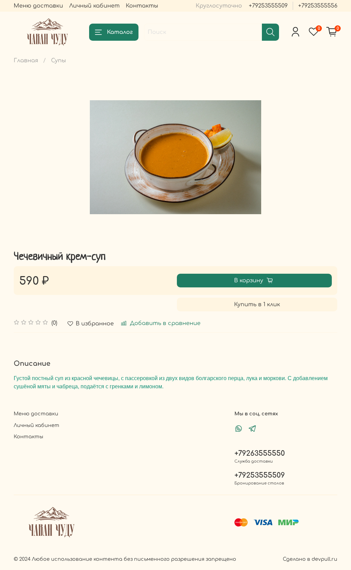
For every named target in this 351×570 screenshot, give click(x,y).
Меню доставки (38, 6)
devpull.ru (324, 559)
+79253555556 (317, 6)
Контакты (142, 6)
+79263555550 (259, 453)
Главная (26, 60)
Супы (58, 60)
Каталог (120, 32)
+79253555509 (268, 6)
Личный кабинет (94, 6)
